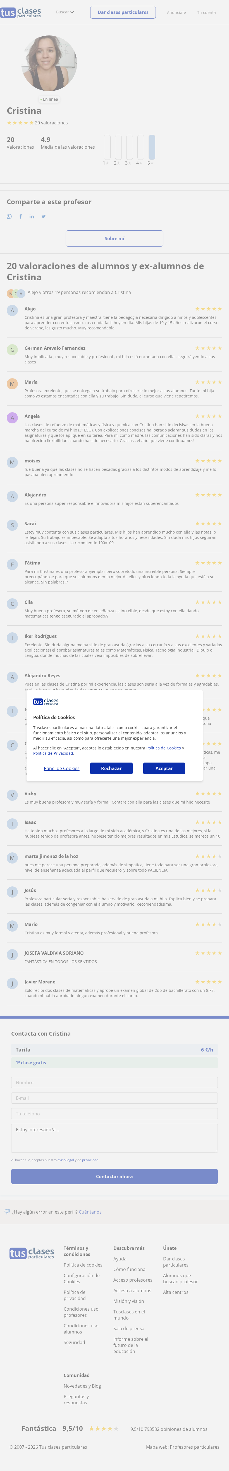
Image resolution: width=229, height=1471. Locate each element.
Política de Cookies (163, 748)
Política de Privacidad (53, 753)
